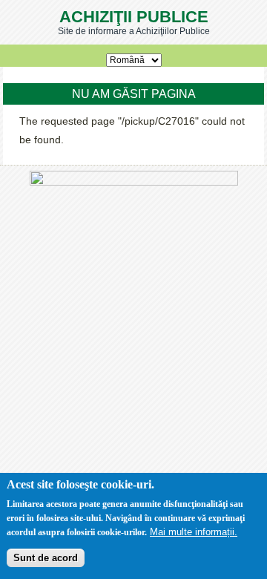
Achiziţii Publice (133, 16)
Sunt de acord (45, 557)
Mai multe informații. (193, 531)
